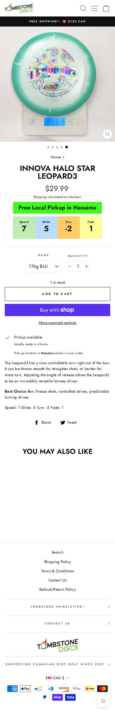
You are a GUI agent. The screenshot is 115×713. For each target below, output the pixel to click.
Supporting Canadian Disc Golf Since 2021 (55, 664)
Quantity (78, 256)
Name (43, 255)
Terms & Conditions (57, 571)
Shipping (40, 197)
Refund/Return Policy (57, 589)
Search (57, 552)
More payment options (57, 322)
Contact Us (57, 580)
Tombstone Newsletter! (57, 607)
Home (56, 157)
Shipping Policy (57, 561)
